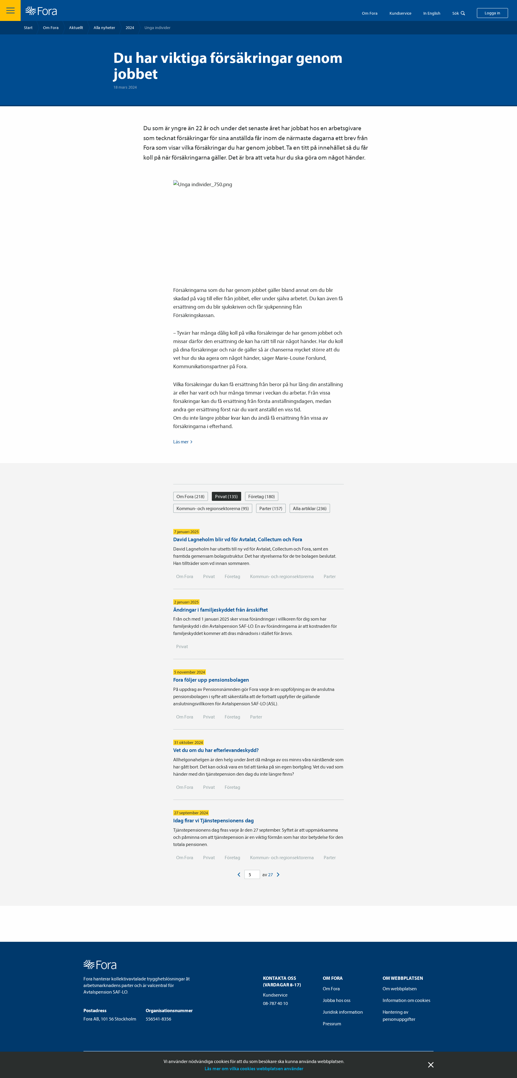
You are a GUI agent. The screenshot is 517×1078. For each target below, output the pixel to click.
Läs (180, 442)
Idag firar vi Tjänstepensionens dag (213, 820)
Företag (232, 576)
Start (28, 27)
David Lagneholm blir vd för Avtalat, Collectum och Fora (237, 539)
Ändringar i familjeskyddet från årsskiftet (220, 609)
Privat (209, 576)
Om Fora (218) (191, 496)
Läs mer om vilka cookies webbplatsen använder (254, 1068)
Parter (330, 576)
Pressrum (332, 1024)
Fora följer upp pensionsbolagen (211, 679)
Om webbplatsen (400, 988)
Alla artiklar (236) (310, 508)
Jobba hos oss (336, 1000)
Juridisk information (343, 1012)
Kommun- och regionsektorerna (282, 576)
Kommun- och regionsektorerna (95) (213, 508)
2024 (130, 27)
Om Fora (370, 13)
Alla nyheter (104, 27)
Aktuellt (76, 27)
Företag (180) (261, 496)
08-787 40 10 (275, 1003)
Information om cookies (406, 1000)
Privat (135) (226, 496)
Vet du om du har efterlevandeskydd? (216, 750)
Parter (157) (270, 508)
